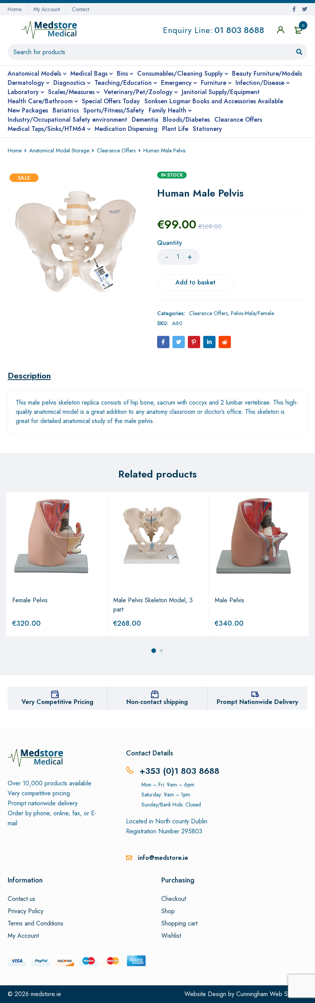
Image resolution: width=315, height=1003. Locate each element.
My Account (46, 9)
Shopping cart (179, 923)
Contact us (21, 899)
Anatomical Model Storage (59, 150)
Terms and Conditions (35, 923)
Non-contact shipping (157, 701)
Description (29, 375)
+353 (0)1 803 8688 (179, 771)
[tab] (29, 375)
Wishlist (171, 936)
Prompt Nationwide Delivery (257, 701)
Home (15, 9)
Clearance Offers (116, 150)
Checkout (173, 899)
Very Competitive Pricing (57, 701)
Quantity (169, 243)
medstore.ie (46, 994)
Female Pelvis (30, 600)
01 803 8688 (239, 30)
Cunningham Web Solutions (271, 994)
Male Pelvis (229, 600)
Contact (80, 9)
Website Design (205, 994)
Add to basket (196, 282)
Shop (168, 911)
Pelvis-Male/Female (252, 313)
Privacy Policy (25, 911)
